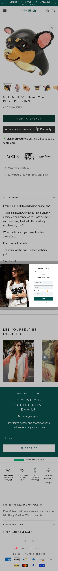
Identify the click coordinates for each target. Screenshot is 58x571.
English (25, 548)
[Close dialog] (56, 266)
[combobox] (23, 548)
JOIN (43, 298)
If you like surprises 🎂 (41, 290)
